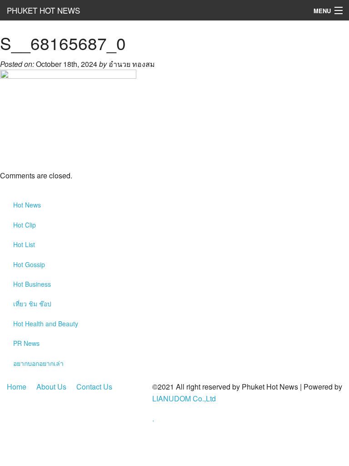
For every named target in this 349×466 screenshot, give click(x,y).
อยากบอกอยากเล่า (38, 363)
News (27, 204)
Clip (24, 224)
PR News (26, 343)
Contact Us (94, 386)
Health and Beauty (45, 323)
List (24, 244)
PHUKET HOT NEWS (43, 10)
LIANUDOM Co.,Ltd (184, 398)
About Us (51, 386)
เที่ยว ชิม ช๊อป (32, 303)
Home (16, 386)
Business (32, 284)
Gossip (29, 264)
